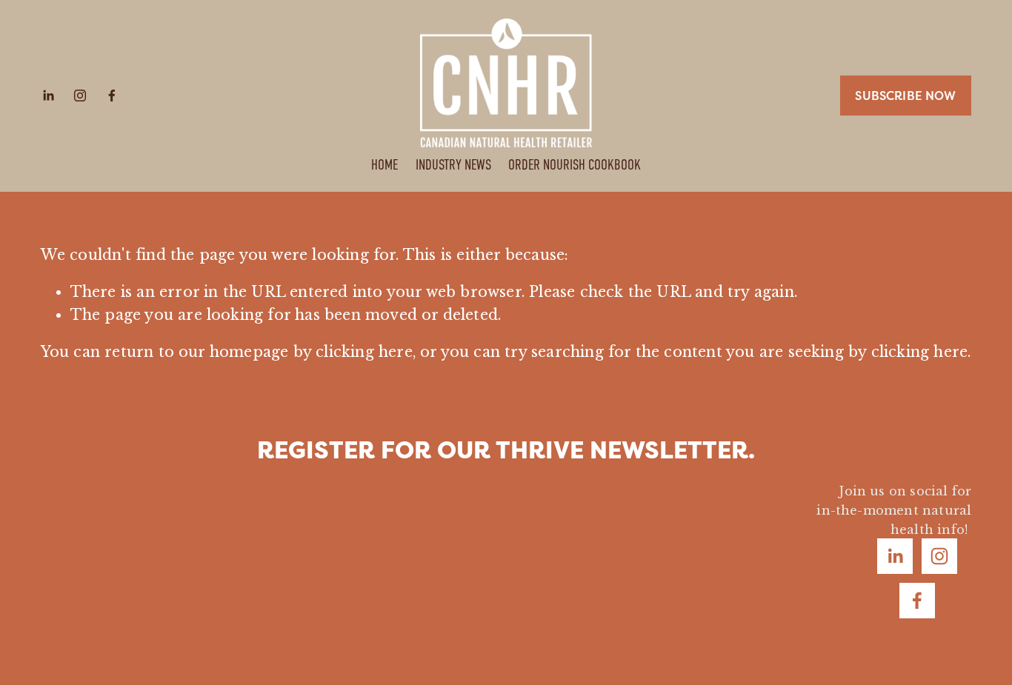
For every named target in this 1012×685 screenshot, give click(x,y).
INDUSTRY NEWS (453, 165)
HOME (384, 165)
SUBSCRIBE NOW (905, 95)
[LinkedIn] (48, 95)
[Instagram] (80, 95)
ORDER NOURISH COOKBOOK (574, 165)
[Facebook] (111, 95)
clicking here (364, 352)
